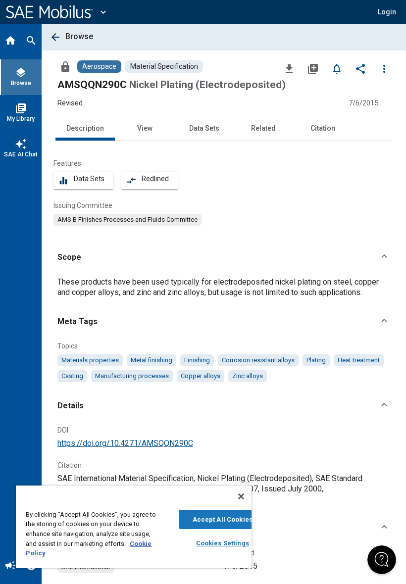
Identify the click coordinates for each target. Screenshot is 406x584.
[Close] (241, 496)
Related (263, 128)
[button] (224, 257)
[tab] (10, 41)
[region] (134, 527)
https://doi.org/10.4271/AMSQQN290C (125, 443)
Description (85, 128)
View (144, 128)
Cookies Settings (222, 543)
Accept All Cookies (223, 519)
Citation (322, 128)
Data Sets (204, 128)
